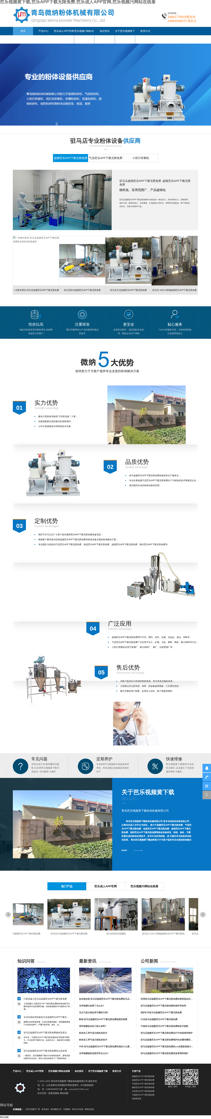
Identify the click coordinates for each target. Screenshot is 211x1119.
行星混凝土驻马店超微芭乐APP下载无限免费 (45, 999)
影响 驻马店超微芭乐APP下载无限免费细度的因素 (103, 1019)
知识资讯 (105, 31)
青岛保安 (45, 1109)
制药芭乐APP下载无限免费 (143, 1087)
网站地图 (64, 1093)
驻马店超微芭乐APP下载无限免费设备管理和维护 (164, 1053)
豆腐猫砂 (67, 1109)
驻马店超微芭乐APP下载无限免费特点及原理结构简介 (47, 1051)
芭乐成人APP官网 (64, 31)
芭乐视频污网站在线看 (84, 35)
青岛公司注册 (77, 1109)
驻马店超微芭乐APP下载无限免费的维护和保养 (163, 1005)
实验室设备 (136, 1099)
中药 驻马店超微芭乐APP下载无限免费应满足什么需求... (105, 1046)
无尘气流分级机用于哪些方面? (94, 1012)
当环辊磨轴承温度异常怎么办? (94, 1053)
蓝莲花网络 (53, 1093)
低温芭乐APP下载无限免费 (143, 1080)
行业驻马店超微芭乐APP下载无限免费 (159, 1019)
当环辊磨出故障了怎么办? (91, 1005)
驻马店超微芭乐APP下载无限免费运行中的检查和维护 (167, 1033)
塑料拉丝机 (89, 1109)
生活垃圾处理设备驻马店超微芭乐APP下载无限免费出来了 (47, 1017)
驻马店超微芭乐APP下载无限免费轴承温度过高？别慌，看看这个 (47, 1032)
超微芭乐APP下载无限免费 (143, 1076)
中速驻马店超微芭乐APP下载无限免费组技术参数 (164, 1026)
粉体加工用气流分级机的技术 (93, 1033)
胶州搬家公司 (56, 1109)
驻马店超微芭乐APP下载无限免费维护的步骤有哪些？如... (167, 1039)
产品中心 (43, 31)
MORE (124, 850)
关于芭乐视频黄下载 (125, 35)
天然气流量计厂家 (32, 1109)
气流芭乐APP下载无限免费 (143, 1084)
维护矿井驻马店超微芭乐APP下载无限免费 (161, 1012)
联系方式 (145, 31)
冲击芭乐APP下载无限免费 (143, 1091)
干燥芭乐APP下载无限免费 (143, 1095)
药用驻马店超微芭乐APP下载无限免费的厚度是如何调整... (167, 999)
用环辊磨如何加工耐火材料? (92, 1026)
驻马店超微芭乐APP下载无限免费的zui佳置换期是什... (167, 1046)
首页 (23, 31)
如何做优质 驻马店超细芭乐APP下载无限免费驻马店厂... (105, 999)
